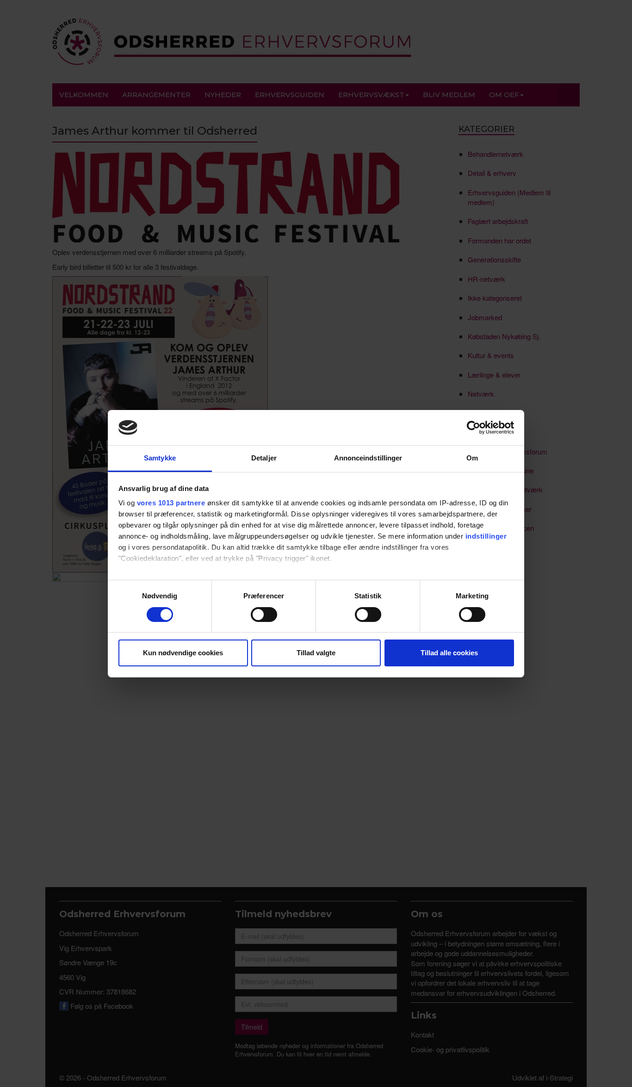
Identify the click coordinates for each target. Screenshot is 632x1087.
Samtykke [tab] (160, 458)
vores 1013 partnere (171, 503)
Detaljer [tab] (264, 458)
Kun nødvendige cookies (183, 653)
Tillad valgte (316, 653)
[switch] (264, 614)
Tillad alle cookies (449, 653)
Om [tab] (472, 458)
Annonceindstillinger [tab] (368, 458)
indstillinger (486, 536)
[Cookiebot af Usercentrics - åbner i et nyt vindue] (473, 428)
